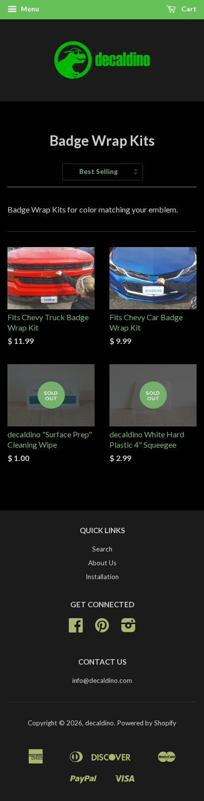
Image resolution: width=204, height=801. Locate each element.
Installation (102, 577)
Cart (188, 8)
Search (102, 549)
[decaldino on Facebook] (75, 628)
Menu (29, 8)
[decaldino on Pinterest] (102, 628)
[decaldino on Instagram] (128, 628)
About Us (102, 563)
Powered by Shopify (146, 723)
